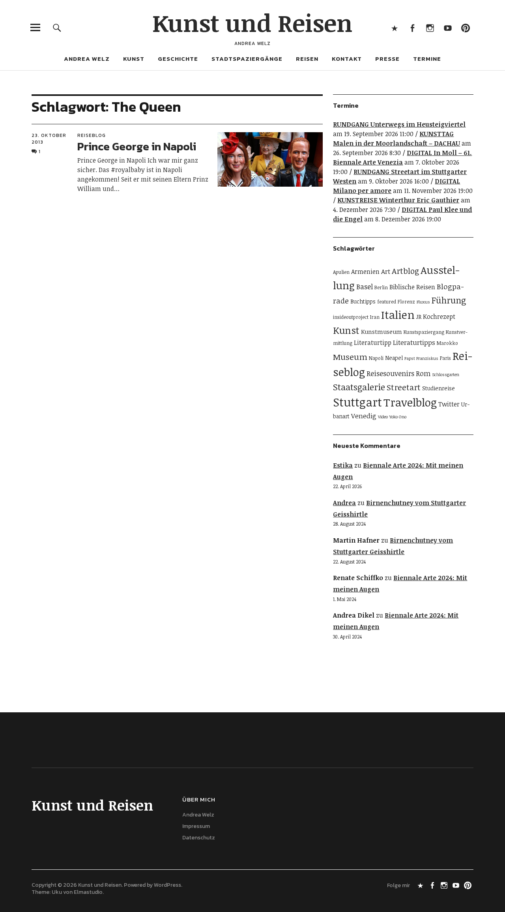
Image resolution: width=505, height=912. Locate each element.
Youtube (447, 27)
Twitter (449, 404)
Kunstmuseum (381, 331)
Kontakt (347, 58)
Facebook (412, 27)
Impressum (196, 826)
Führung (449, 300)
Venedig (363, 415)
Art (385, 271)
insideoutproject (350, 317)
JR (418, 316)
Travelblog (410, 402)
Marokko (447, 343)
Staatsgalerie (359, 387)
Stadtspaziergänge (246, 58)
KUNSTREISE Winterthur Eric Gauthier (398, 200)
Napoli (376, 358)
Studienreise (438, 388)
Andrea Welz (87, 58)
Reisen (307, 58)
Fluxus (423, 302)
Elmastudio (88, 892)
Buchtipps (363, 301)
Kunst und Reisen (252, 22)
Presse (387, 58)
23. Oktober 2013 (49, 138)
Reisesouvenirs (390, 373)
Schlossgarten (445, 374)
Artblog (405, 270)
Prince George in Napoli (136, 146)
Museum (350, 356)
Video (383, 416)
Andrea (344, 502)
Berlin (381, 287)
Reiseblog (91, 135)
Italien (398, 314)
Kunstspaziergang (424, 332)
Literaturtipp (372, 342)
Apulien (341, 272)
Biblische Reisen (412, 287)
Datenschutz (198, 837)
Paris (445, 358)
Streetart (404, 387)
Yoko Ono (397, 416)
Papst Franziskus (421, 358)
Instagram (430, 27)
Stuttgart (357, 402)
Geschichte (178, 58)
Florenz (406, 301)
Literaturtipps (414, 342)
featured (386, 301)
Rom (423, 373)
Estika (343, 465)
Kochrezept (439, 316)
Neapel (394, 357)
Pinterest (465, 27)
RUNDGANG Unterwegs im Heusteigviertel (399, 124)
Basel (364, 286)
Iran (375, 317)
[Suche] (57, 27)
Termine (427, 58)
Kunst (133, 58)
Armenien (365, 271)
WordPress (167, 885)
